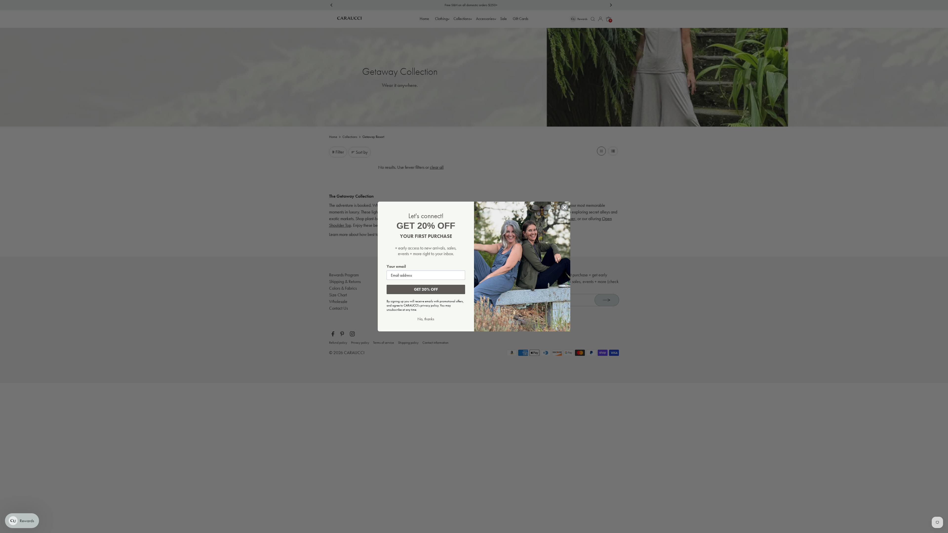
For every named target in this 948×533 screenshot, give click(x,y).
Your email (396, 266)
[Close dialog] (564, 207)
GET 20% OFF (426, 289)
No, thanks (425, 319)
